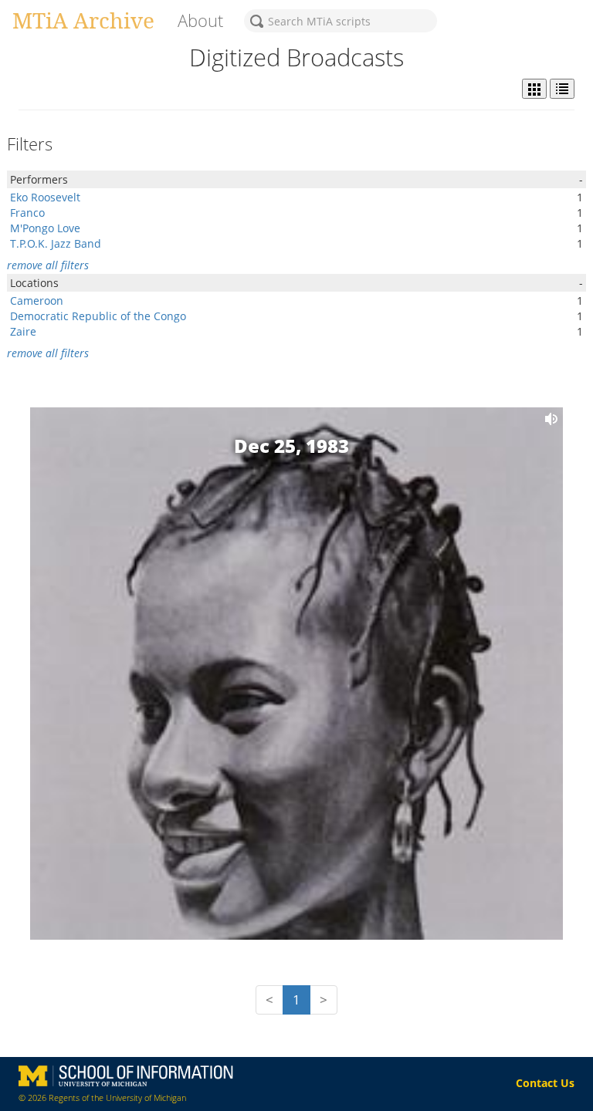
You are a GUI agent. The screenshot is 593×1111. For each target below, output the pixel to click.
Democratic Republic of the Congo (98, 316)
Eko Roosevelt (45, 197)
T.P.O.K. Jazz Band (55, 243)
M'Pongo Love (45, 228)
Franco (27, 212)
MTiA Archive (83, 20)
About (200, 20)
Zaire (23, 331)
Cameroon (36, 300)
